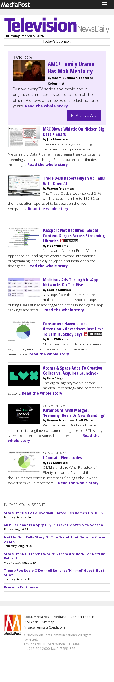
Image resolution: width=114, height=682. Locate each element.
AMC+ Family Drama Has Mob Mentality (71, 67)
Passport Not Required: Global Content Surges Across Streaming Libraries (74, 235)
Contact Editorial (83, 616)
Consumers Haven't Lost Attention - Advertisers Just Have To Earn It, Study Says (73, 328)
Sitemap (48, 622)
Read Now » (84, 115)
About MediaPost (37, 616)
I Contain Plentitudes (62, 457)
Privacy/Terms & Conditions (44, 627)
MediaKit (60, 616)
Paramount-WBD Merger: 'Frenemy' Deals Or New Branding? (74, 413)
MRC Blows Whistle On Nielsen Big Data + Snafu (73, 131)
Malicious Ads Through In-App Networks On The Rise (70, 282)
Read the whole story (46, 105)
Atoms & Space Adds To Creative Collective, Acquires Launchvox (72, 370)
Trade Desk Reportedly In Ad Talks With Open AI (74, 180)
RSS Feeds (31, 622)
